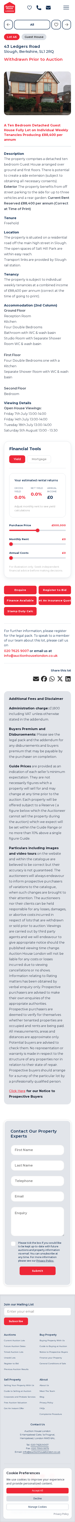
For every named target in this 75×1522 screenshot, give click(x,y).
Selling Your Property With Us (19, 1385)
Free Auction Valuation (15, 1402)
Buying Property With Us (52, 1340)
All (32, 24)
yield (17, 459)
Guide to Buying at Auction (53, 1346)
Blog (42, 1397)
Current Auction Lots (14, 1340)
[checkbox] (13, 1243)
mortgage (39, 459)
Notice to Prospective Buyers (54, 1352)
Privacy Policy (46, 1402)
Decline (37, 1498)
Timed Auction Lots (13, 1352)
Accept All (37, 1490)
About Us (44, 1385)
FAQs (42, 1408)
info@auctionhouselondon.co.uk (31, 656)
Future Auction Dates (14, 1346)
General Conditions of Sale (53, 1363)
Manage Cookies (37, 1507)
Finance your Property (51, 1357)
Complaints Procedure (51, 1414)
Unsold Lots (9, 1357)
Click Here (17, 1091)
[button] (66, 7)
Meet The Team (47, 1391)
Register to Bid (11, 1363)
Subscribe (16, 1321)
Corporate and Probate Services (19, 1397)
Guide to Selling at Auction (17, 1391)
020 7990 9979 (40, 1448)
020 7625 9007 (16, 651)
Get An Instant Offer (14, 1408)
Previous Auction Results (16, 1369)
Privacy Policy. (45, 1260)
